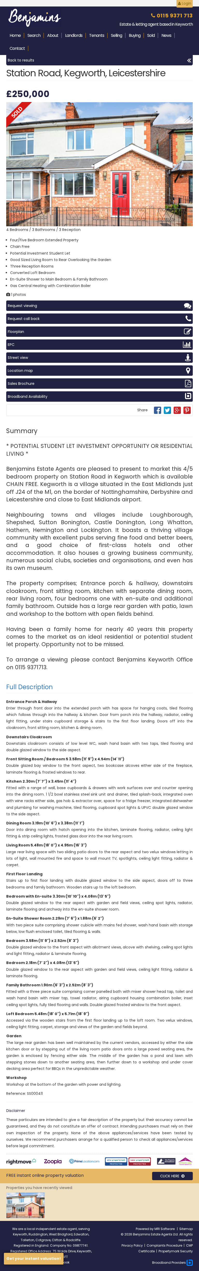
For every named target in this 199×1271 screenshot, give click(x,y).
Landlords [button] (73, 35)
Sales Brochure (21, 383)
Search (33, 35)
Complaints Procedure (164, 1245)
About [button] (52, 35)
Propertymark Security (176, 1251)
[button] (188, 106)
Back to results (21, 60)
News (166, 35)
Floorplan (16, 331)
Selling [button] (116, 35)
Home (15, 35)
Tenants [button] (96, 35)
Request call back (24, 318)
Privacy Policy (132, 1245)
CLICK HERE (170, 1176)
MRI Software (164, 1229)
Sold (151, 35)
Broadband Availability (27, 396)
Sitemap (186, 1229)
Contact (17, 48)
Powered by (145, 1229)
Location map (20, 370)
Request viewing (22, 305)
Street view (18, 357)
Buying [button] (134, 35)
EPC (11, 344)
